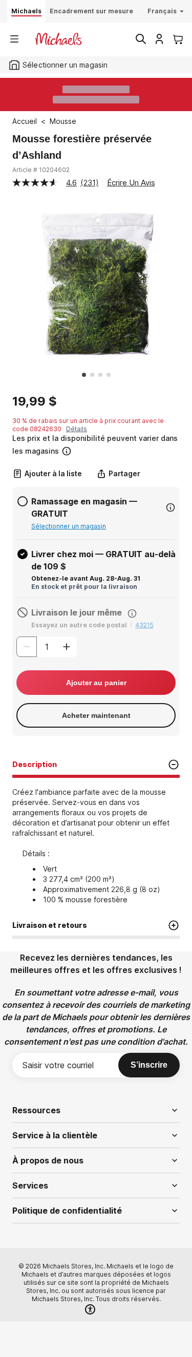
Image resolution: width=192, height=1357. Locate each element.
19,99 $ (34, 401)
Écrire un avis (131, 182)
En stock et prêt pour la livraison (84, 586)
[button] (95, 444)
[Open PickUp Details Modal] (170, 507)
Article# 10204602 (41, 170)
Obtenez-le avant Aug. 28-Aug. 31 (85, 578)
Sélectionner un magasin (68, 526)
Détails (76, 429)
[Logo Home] (58, 39)
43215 (144, 625)
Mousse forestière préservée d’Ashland (82, 147)
